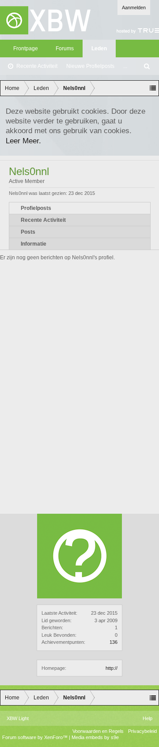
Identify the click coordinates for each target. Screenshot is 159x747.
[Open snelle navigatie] (152, 88)
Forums (65, 48)
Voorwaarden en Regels (98, 731)
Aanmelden (134, 7)
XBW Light (18, 718)
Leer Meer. (23, 140)
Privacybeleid (142, 731)
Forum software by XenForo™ (35, 737)
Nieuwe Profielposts (90, 66)
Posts (28, 232)
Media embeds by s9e (95, 737)
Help (147, 718)
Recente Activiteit (36, 66)
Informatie (33, 244)
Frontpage (25, 48)
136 (113, 642)
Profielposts (36, 208)
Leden (99, 48)
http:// (111, 668)
